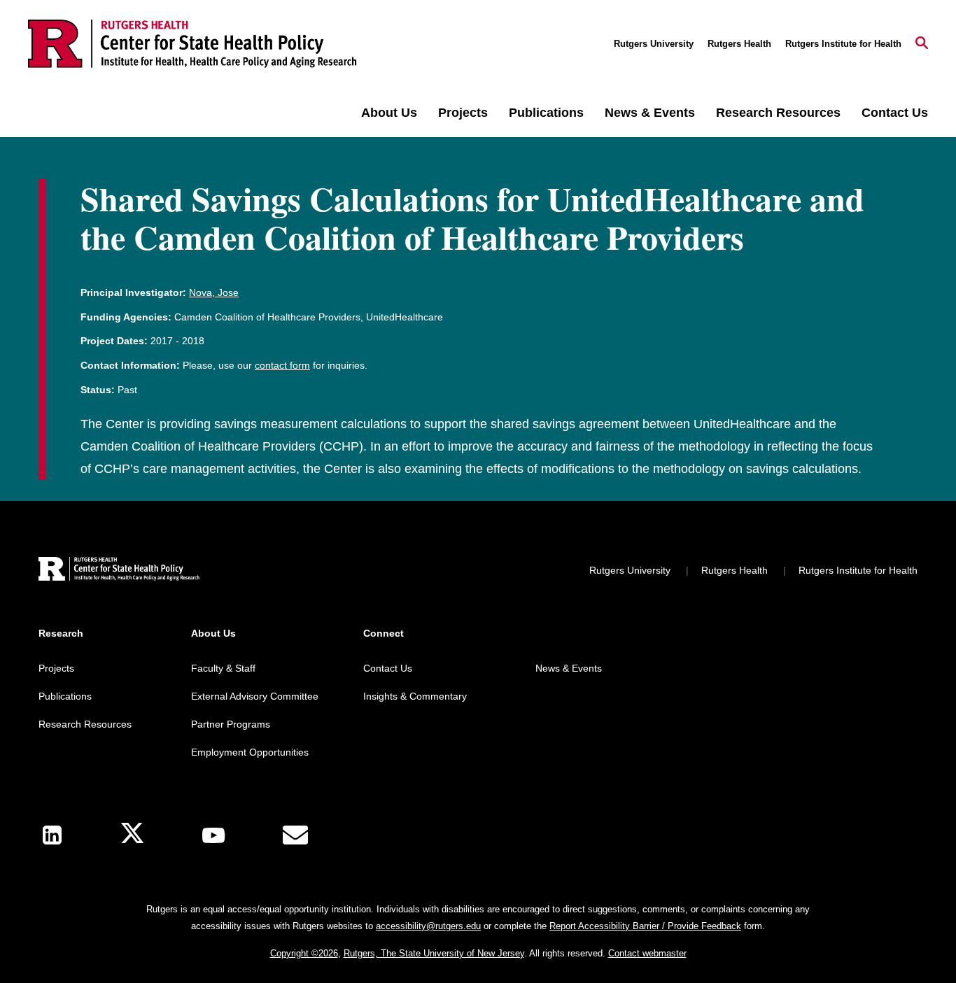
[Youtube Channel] (213, 835)
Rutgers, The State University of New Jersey (434, 953)
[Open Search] (921, 44)
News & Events (650, 113)
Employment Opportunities (250, 752)
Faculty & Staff (223, 668)
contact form (282, 365)
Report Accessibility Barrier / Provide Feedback (645, 926)
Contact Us (895, 113)
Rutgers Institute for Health (843, 43)
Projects (463, 113)
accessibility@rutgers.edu (428, 926)
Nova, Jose (214, 292)
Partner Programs (230, 724)
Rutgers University (654, 43)
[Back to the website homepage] (192, 44)
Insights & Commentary (415, 696)
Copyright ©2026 (304, 953)
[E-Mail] (295, 835)
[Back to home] (118, 570)
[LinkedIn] (52, 835)
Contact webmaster (647, 953)
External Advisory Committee (254, 696)
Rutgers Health (739, 43)
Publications (546, 113)
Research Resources (778, 113)
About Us (389, 113)
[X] (132, 835)
